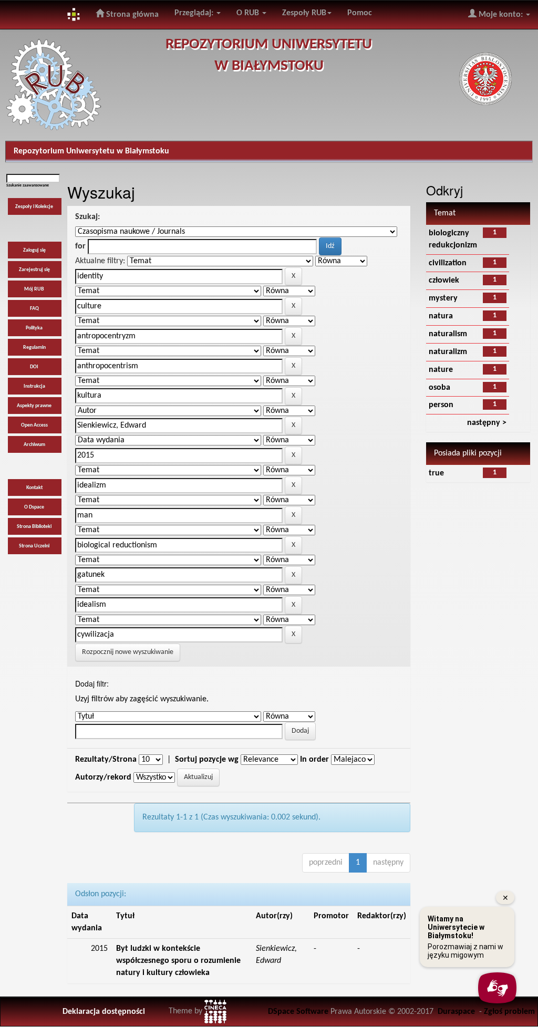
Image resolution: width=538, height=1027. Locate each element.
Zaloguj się (34, 250)
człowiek (444, 280)
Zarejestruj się (34, 270)
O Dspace (34, 507)
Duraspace (456, 1012)
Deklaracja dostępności (104, 1012)
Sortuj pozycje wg (207, 759)
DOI (34, 367)
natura (441, 316)
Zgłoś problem (509, 1012)
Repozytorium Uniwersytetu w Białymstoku (91, 151)
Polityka (34, 328)
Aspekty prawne (34, 406)
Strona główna (131, 15)
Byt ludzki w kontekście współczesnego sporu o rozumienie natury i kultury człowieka (178, 961)
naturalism (448, 334)
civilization (448, 263)
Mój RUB (34, 289)
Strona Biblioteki (34, 527)
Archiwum (34, 445)
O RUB (248, 13)
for (80, 246)
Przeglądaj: (194, 13)
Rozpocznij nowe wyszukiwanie (127, 652)
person (441, 405)
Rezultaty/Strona (106, 759)
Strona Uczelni (34, 546)
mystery (443, 298)
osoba (439, 387)
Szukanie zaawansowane (27, 185)
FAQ (34, 309)
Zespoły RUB (304, 13)
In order (314, 759)
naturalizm (448, 352)
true (436, 473)
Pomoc (359, 13)
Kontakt (34, 488)
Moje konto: (501, 15)
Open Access (34, 425)
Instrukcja (34, 386)
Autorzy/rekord (103, 777)
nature (441, 370)
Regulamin (34, 347)
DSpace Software (298, 1012)
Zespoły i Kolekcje (34, 207)
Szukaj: (87, 217)
